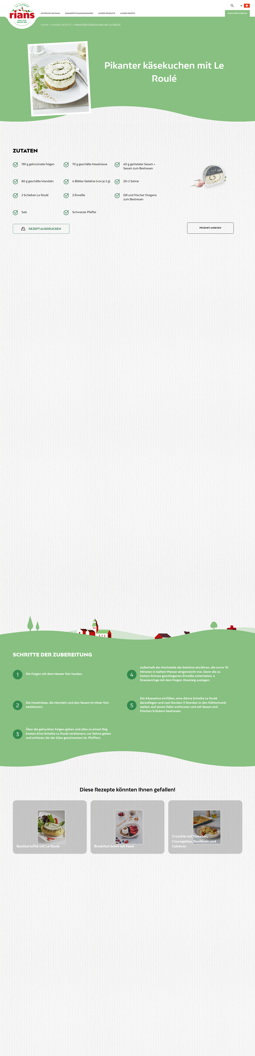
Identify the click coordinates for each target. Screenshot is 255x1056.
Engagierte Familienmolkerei (79, 13)
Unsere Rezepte (127, 13)
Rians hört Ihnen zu (237, 13)
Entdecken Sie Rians (50, 13)
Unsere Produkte (106, 13)
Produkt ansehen (210, 228)
